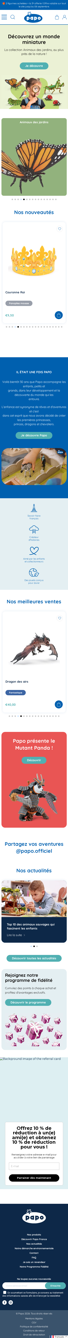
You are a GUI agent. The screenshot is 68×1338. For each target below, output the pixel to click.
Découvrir (34, 760)
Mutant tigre (14, 681)
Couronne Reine (16, 292)
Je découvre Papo (34, 435)
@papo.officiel (34, 851)
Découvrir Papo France (34, 1239)
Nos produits (34, 1234)
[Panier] (57, 17)
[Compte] (64, 17)
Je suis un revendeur (34, 1262)
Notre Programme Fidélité (34, 1266)
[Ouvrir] (4, 17)
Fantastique (15, 692)
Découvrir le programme (28, 1002)
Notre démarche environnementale (34, 1248)
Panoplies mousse (19, 303)
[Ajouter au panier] (59, 315)
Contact (34, 1252)
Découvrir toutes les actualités (34, 958)
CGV (34, 1322)
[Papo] (33, 17)
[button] (25, 106)
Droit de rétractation (34, 1334)
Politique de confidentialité (34, 1326)
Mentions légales (34, 1318)
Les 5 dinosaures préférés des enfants (28, 926)
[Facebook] (4, 1302)
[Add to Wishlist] (60, 229)
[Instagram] (11, 1302)
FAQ (34, 1257)
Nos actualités (34, 1243)
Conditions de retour (34, 1330)
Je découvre (34, 66)
